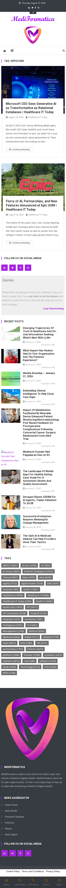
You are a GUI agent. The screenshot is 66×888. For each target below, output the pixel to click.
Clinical (10, 577)
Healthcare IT (38, 595)
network (51, 637)
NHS (26, 642)
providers (53, 655)
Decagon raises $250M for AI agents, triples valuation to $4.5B (39, 500)
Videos (8, 828)
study (9, 666)
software (48, 660)
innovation (34, 619)
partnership (13, 649)
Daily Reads (11, 810)
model (31, 637)
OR (42, 642)
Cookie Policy (13, 871)
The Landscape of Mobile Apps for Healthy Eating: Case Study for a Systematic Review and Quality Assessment (38, 478)
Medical (36, 631)
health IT (44, 601)
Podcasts (9, 822)
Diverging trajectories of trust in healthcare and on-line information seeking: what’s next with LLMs (40, 332)
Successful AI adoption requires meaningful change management (37, 519)
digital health (32, 583)
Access (29, 565)
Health (30, 589)
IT (32, 625)
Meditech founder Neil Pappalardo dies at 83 (36, 453)
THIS (50, 666)
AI (45, 565)
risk (29, 660)
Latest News (11, 804)
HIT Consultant (14, 613)
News (9, 642)
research (11, 660)
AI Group (11, 571)
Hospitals (11, 619)
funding (10, 589)
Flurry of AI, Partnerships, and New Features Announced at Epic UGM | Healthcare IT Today (31, 205)
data (45, 577)
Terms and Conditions (33, 871)
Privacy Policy (53, 871)
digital (10, 583)
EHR (53, 583)
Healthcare (13, 595)
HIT (32, 607)
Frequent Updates (14, 816)
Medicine (11, 637)
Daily (28, 577)
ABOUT (10, 565)
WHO (9, 672)
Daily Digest (11, 834)
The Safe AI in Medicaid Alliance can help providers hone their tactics (39, 539)
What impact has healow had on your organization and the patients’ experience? (38, 355)
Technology (30, 666)
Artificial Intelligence (38, 571)
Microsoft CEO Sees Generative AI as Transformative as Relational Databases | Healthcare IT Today (31, 108)
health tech (12, 607)
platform (11, 655)
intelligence (12, 625)
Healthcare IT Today (37, 117)
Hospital (38, 613)
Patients (35, 649)
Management (13, 631)
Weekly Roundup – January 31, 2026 (39, 375)
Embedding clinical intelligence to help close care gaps (38, 394)
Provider (32, 655)
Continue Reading (21, 149)
